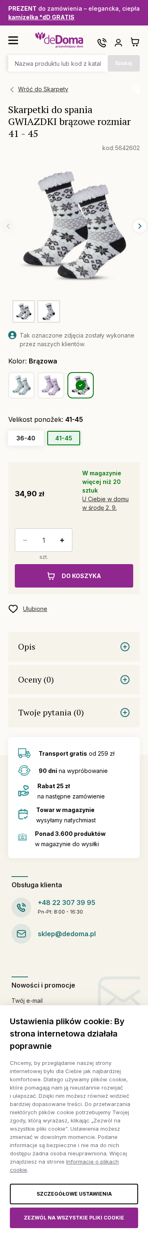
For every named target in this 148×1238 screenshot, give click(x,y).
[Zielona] (21, 385)
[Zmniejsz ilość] (23, 540)
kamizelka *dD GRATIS (41, 17)
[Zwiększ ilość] (64, 540)
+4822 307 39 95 (66, 902)
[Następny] (139, 226)
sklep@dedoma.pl (67, 934)
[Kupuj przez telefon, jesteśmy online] (102, 43)
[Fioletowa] (51, 385)
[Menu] (13, 40)
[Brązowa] (80, 385)
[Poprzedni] (8, 226)
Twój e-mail (27, 1000)
